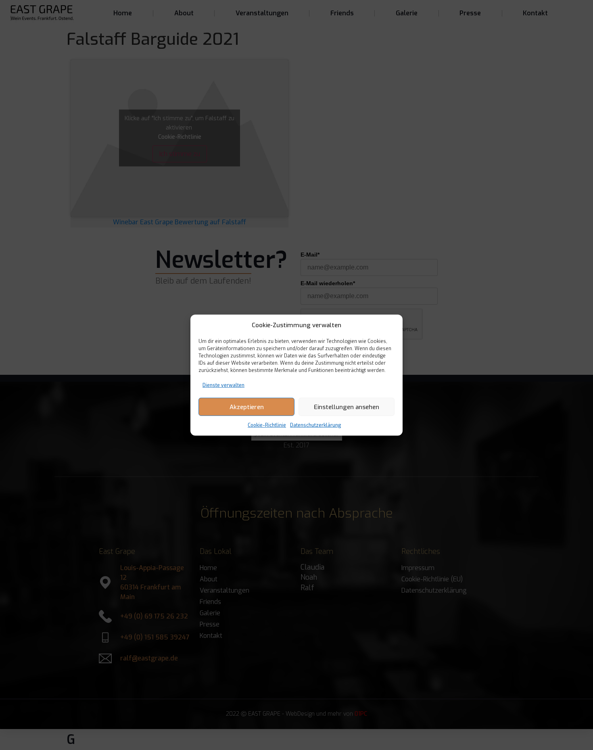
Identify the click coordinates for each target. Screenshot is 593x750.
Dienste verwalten (223, 385)
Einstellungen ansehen (346, 407)
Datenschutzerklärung (315, 425)
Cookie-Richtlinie (267, 425)
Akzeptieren (247, 407)
